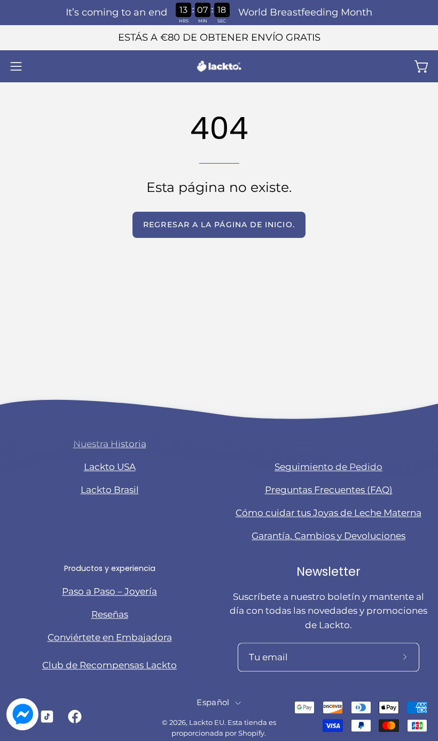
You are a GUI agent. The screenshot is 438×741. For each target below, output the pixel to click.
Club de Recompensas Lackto (109, 665)
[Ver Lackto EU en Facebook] (74, 716)
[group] (219, 37)
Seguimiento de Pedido (328, 466)
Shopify (251, 733)
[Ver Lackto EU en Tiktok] (46, 716)
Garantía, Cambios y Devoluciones (328, 535)
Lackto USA (110, 466)
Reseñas (109, 614)
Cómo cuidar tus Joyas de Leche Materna (328, 512)
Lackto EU (206, 723)
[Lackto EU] (219, 66)
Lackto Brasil (110, 489)
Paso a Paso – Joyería (109, 591)
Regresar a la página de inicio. (218, 224)
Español (213, 703)
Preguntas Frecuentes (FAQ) (329, 489)
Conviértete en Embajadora (110, 637)
